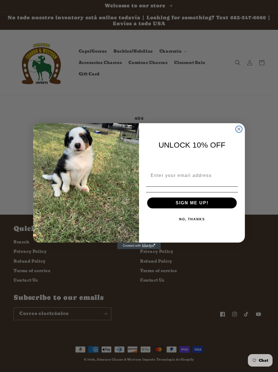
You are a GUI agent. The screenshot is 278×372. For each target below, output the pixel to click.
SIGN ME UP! (192, 203)
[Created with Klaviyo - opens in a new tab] (139, 246)
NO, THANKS (192, 219)
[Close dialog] (239, 129)
